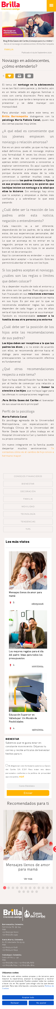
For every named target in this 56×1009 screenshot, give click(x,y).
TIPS (28, 529)
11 (48, 888)
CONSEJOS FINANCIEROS (28, 476)
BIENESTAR (28, 483)
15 (29, 891)
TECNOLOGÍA (28, 514)
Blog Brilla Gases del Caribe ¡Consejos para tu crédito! (27, 41)
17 (37, 891)
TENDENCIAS (28, 521)
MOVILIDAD (28, 506)
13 (20, 891)
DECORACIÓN (28, 491)
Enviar (28, 793)
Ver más (28, 878)
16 (33, 891)
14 (24, 891)
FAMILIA (28, 499)
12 (52, 888)
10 (44, 888)
